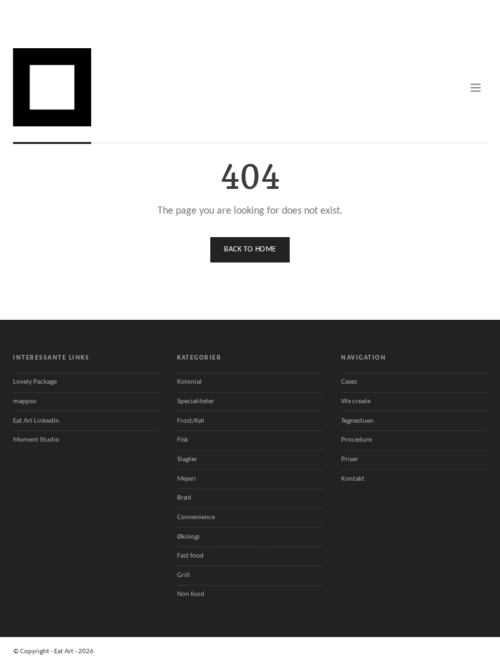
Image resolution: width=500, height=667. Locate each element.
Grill (183, 575)
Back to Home (250, 249)
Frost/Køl (190, 421)
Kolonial (189, 382)
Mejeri (186, 479)
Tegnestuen (357, 421)
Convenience (196, 517)
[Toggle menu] (475, 87)
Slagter (187, 459)
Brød (184, 498)
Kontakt (353, 479)
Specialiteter (195, 401)
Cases (349, 382)
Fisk (182, 440)
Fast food (190, 556)
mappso (24, 401)
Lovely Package (35, 382)
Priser (349, 459)
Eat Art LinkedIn (36, 421)
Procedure (356, 440)
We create (355, 401)
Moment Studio (36, 440)
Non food (190, 594)
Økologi (188, 537)
